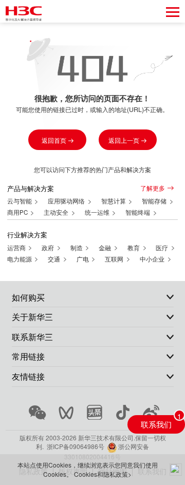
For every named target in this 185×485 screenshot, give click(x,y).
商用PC (18, 212)
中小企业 (153, 259)
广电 (83, 259)
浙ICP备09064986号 (75, 446)
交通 (55, 259)
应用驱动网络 (67, 201)
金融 (106, 248)
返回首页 (55, 140)
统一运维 (98, 212)
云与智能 (20, 201)
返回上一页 (124, 140)
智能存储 (155, 201)
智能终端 (138, 212)
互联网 (115, 259)
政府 (48, 248)
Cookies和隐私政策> (103, 474)
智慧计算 (114, 201)
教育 (134, 248)
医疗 (163, 248)
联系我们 (156, 424)
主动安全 (57, 212)
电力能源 (20, 259)
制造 (77, 248)
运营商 (17, 248)
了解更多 (152, 188)
